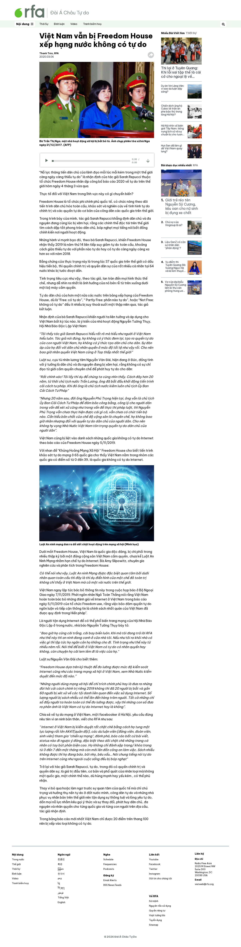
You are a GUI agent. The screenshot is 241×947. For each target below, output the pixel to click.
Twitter (153, 868)
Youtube (153, 859)
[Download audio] (147, 160)
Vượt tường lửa (157, 915)
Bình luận (59, 24)
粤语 (60, 864)
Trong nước (18, 859)
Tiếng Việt (63, 897)
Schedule (108, 859)
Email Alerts (110, 880)
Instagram (154, 873)
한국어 (61, 873)
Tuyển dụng (155, 920)
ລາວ (60, 878)
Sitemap (153, 924)
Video (73, 24)
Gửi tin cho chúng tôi (160, 878)
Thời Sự (43, 24)
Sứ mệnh (153, 901)
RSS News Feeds (112, 885)
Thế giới (16, 864)
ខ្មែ (59, 883)
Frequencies (110, 864)
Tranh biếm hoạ (92, 24)
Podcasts (108, 868)
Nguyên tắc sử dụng (160, 905)
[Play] (48, 161)
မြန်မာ (61, 868)
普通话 (61, 859)
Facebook (154, 864)
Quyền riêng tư (157, 910)
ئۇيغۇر (61, 892)
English (61, 902)
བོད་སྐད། (61, 888)
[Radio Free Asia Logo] (52, 11)
